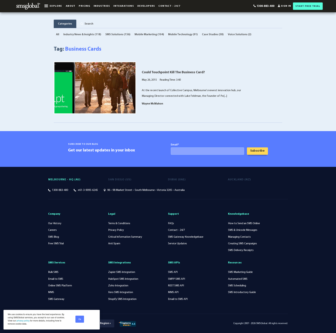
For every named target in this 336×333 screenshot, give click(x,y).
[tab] (86, 24)
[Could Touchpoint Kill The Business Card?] (95, 88)
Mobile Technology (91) (183, 34)
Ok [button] (79, 319)
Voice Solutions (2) (239, 34)
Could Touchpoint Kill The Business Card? (173, 72)
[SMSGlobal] (28, 6)
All (57, 34)
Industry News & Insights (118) (82, 34)
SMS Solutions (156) (117, 34)
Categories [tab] (65, 23)
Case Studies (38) (213, 34)
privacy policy (23, 320)
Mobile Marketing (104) (149, 34)
